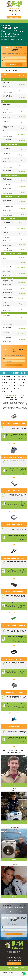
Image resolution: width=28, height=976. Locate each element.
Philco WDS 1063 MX (20, 379)
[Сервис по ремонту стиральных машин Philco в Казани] (14, 6)
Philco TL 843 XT (19, 382)
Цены (4, 967)
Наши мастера (17, 969)
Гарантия (22, 967)
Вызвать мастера (14, 64)
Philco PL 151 (18, 388)
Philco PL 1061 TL (5, 376)
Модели (10, 967)
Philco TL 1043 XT (19, 385)
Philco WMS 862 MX (6, 391)
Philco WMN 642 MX (6, 379)
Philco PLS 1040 (4, 388)
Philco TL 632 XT (5, 385)
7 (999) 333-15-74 (14, 14)
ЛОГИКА (9, 950)
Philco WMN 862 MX (20, 376)
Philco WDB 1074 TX (6, 382)
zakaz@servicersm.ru (14, 8)
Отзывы (9, 969)
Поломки (16, 967)
